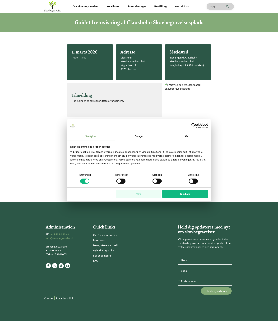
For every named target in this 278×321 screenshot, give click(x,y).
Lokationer (113, 6)
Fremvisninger (137, 6)
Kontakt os (182, 6)
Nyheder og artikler (104, 250)
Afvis (138, 194)
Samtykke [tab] (90, 136)
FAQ (95, 260)
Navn (184, 260)
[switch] (120, 181)
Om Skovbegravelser (105, 234)
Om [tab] (187, 136)
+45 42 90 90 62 (60, 234)
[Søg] (227, 6)
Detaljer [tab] (139, 136)
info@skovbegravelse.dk (60, 238)
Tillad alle (185, 194)
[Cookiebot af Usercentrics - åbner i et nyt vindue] (194, 125)
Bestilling (160, 6)
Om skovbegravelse (85, 6)
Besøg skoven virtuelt (105, 245)
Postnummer (188, 281)
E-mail (184, 270)
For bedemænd (102, 255)
